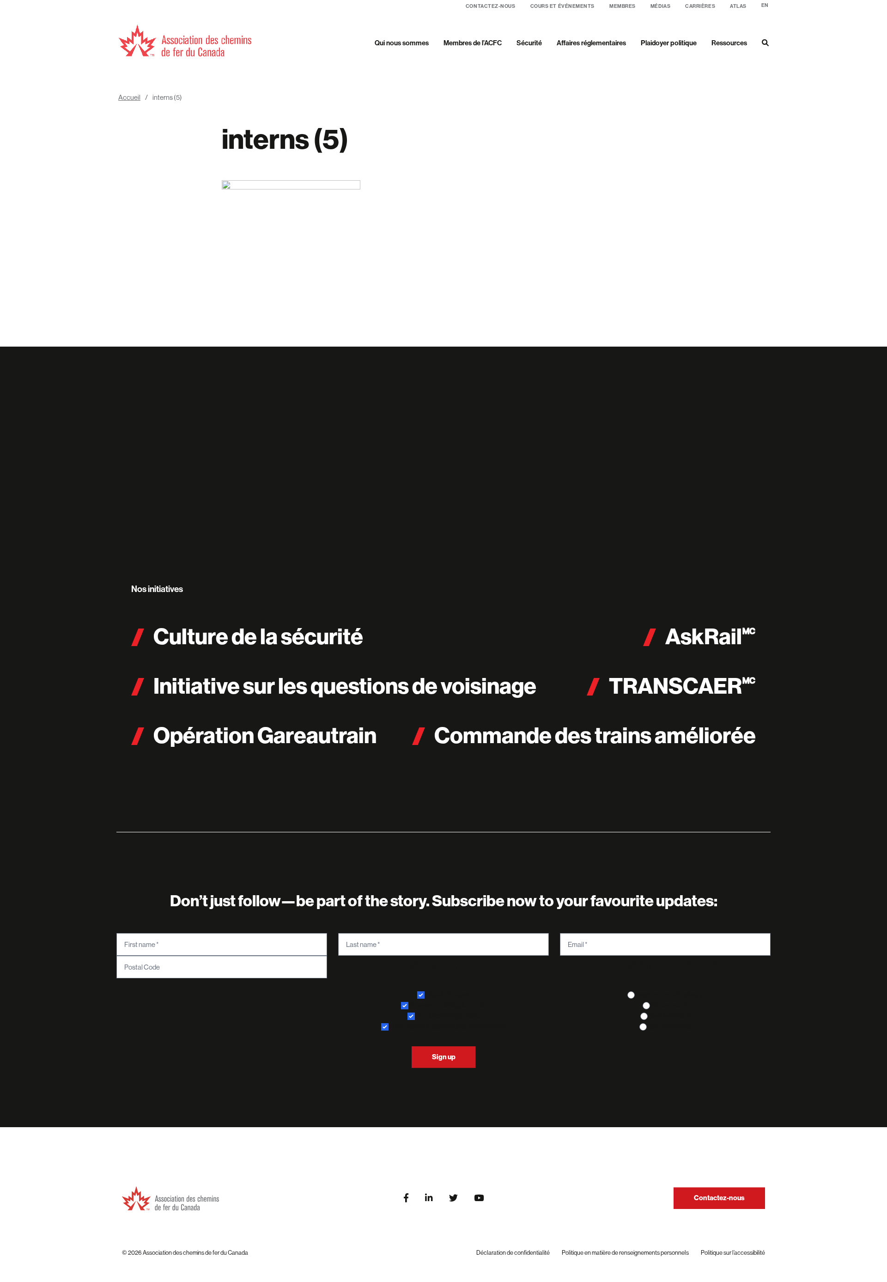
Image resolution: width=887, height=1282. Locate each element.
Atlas (738, 6)
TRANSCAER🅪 (682, 686)
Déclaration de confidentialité (513, 1252)
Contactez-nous (491, 6)
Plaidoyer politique (669, 43)
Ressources (729, 43)
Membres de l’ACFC (473, 43)
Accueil (129, 97)
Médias (660, 6)
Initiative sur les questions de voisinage (344, 686)
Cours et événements (562, 6)
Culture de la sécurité (258, 636)
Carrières (700, 6)
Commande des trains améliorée (595, 735)
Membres (622, 6)
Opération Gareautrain (265, 735)
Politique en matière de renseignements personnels (625, 1252)
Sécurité (529, 43)
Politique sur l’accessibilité (733, 1252)
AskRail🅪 (710, 636)
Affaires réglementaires (591, 43)
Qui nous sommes (402, 43)
